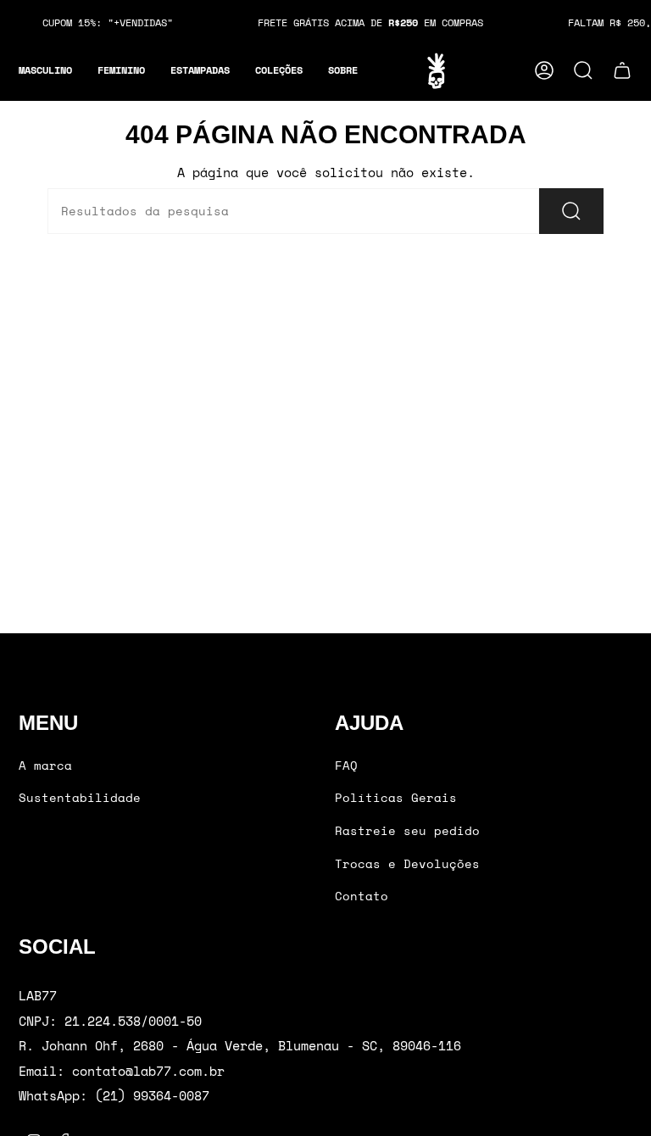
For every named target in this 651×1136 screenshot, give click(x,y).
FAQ (346, 765)
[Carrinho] (622, 70)
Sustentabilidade (80, 797)
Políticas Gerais (396, 797)
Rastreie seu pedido (407, 830)
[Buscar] (571, 211)
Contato (361, 896)
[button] (45, 71)
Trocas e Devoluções (407, 863)
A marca (45, 765)
